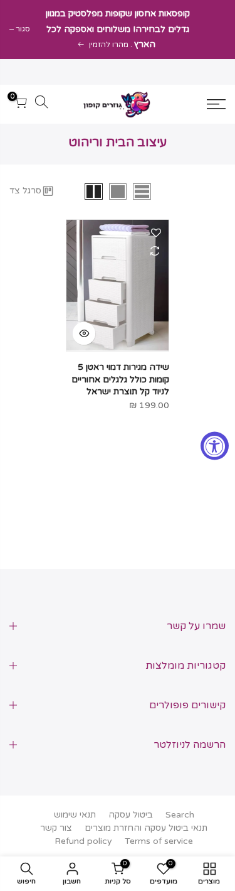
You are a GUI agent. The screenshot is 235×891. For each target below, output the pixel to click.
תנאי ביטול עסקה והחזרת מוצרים (146, 828)
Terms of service (159, 841)
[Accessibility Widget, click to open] (215, 445)
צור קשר (56, 828)
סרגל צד (25, 190)
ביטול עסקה (130, 814)
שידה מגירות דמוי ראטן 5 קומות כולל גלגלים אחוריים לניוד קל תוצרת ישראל (120, 379)
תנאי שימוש (75, 814)
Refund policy (83, 841)
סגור (23, 28)
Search (179, 814)
